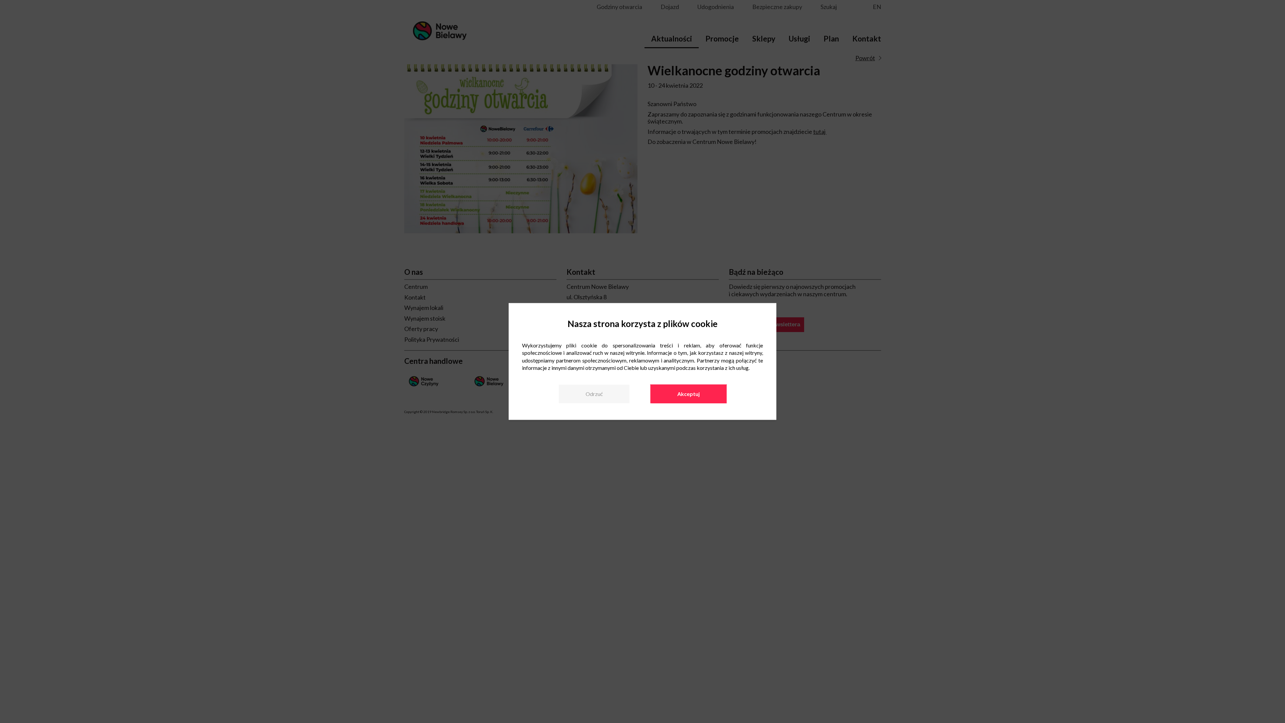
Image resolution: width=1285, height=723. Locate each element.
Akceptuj (688, 394)
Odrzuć (594, 394)
